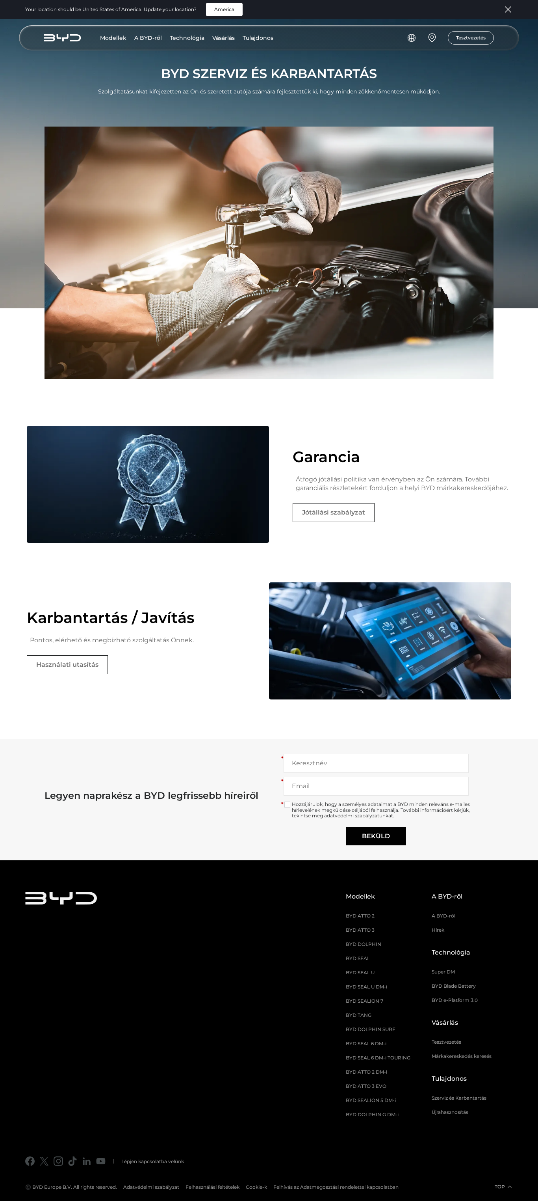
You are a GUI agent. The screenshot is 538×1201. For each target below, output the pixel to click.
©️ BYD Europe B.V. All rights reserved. (71, 1187)
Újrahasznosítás (450, 1112)
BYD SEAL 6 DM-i (366, 1043)
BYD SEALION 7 (364, 1001)
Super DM (443, 972)
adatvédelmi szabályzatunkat (358, 816)
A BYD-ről (148, 37)
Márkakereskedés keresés (462, 1056)
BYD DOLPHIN (363, 944)
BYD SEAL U (360, 972)
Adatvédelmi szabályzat (151, 1187)
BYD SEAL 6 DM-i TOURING (378, 1058)
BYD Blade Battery (454, 986)
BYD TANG (358, 1015)
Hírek (438, 930)
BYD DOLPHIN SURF (370, 1029)
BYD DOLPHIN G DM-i (372, 1114)
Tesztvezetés (471, 38)
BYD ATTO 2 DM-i (366, 1072)
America (224, 9)
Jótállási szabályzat (333, 512)
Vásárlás (223, 37)
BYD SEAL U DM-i (366, 987)
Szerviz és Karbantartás (459, 1098)
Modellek (113, 37)
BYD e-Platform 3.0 (455, 1000)
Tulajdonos (258, 37)
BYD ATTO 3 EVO (366, 1086)
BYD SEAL (358, 958)
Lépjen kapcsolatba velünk (152, 1161)
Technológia (187, 37)
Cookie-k (256, 1187)
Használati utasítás (67, 664)
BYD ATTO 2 (360, 916)
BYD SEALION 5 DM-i (371, 1100)
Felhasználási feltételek (212, 1187)
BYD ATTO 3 (360, 930)
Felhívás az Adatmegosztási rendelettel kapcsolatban (336, 1187)
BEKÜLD (376, 836)
